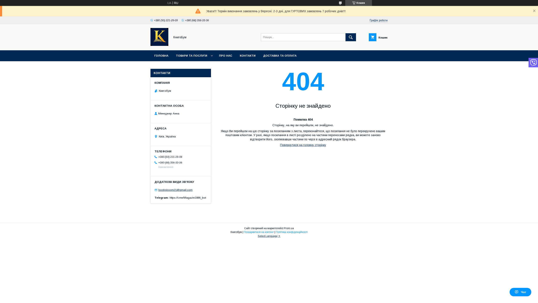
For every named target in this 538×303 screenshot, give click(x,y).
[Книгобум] (159, 45)
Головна (161, 55)
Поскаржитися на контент (259, 232)
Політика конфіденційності (292, 232)
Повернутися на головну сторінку (303, 145)
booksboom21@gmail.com (175, 189)
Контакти (248, 55)
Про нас (225, 55)
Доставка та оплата (280, 55)
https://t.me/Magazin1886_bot (188, 197)
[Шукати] (350, 37)
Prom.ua (289, 228)
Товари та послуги (191, 55)
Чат (523, 292)
